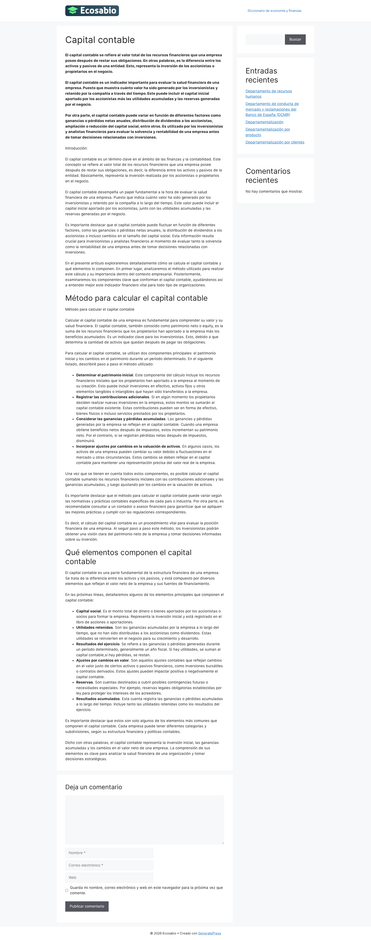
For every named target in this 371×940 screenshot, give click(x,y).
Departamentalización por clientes (275, 142)
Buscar (295, 39)
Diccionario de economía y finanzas (274, 11)
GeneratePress (209, 933)
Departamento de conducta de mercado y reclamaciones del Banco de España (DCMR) (272, 109)
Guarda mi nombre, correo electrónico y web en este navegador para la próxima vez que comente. (146, 890)
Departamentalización (264, 122)
